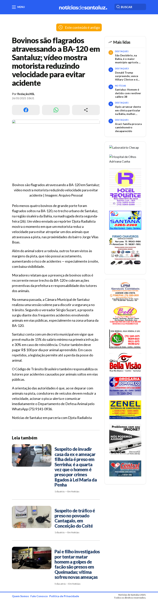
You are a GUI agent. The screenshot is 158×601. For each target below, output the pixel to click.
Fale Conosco (39, 596)
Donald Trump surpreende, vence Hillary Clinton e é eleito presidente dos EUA (126, 76)
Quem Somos (20, 596)
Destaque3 (122, 68)
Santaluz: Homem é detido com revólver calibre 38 (128, 93)
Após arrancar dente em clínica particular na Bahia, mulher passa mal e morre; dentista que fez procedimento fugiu (128, 110)
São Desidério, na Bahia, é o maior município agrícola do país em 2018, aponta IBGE (128, 59)
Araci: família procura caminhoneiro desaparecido (128, 127)
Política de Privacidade (64, 596)
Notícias (120, 85)
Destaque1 (122, 51)
